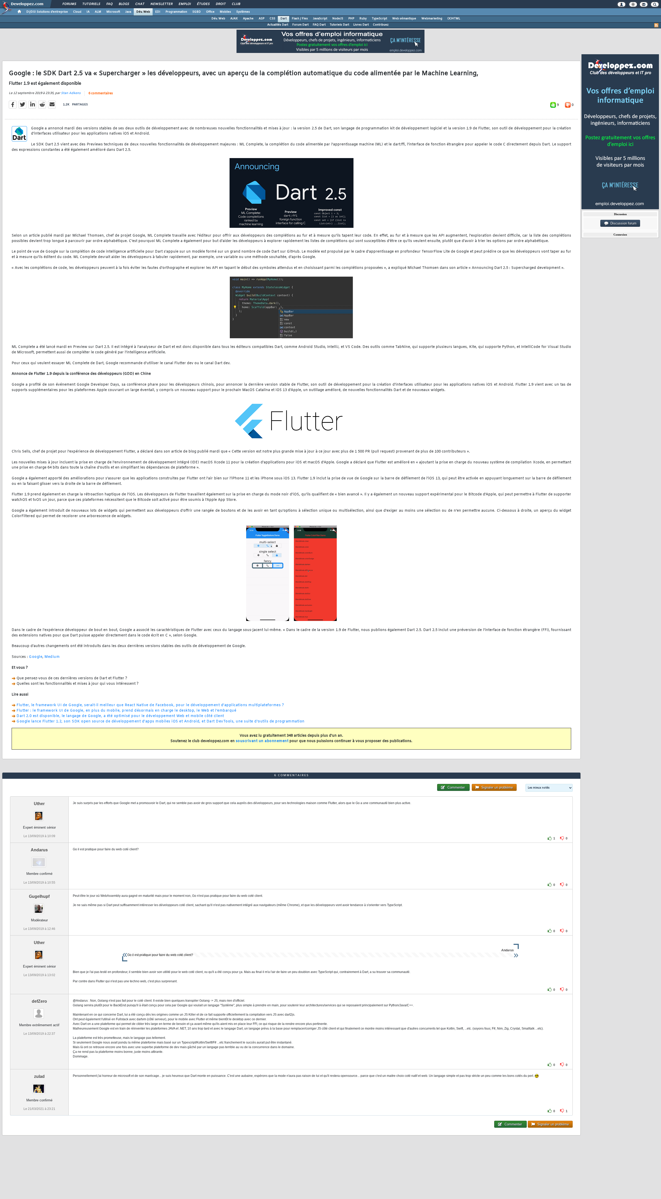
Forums (69, 4)
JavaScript (320, 18)
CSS (272, 18)
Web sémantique (404, 18)
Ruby (363, 18)
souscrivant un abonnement (262, 741)
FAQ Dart (319, 25)
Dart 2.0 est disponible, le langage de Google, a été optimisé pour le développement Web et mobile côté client (120, 716)
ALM (98, 12)
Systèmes (243, 12)
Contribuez (381, 25)
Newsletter (161, 4)
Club (235, 4)
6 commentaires (101, 93)
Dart (283, 18)
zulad (39, 1076)
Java (128, 12)
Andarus (39, 850)
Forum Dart (300, 25)
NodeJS (337, 18)
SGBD (196, 12)
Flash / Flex (300, 18)
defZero (39, 1001)
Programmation (176, 12)
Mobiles (225, 12)
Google (35, 657)
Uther (39, 803)
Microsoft (113, 12)
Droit (220, 4)
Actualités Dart (277, 25)
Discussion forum (622, 223)
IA (88, 12)
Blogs (123, 4)
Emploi (184, 4)
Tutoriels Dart (339, 25)
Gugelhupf (39, 896)
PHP (351, 18)
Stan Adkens (71, 93)
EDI (157, 12)
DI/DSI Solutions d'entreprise (47, 12)
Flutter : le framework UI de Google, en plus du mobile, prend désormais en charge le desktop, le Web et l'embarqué (126, 710)
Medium (52, 657)
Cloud (77, 12)
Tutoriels (91, 4)
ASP (261, 18)
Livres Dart (361, 25)
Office (210, 12)
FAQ (109, 4)
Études (203, 4)
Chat (140, 4)
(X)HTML (453, 18)
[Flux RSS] (656, 25)
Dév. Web (143, 12)
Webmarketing (431, 18)
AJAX (234, 18)
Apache (248, 18)
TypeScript (379, 18)
